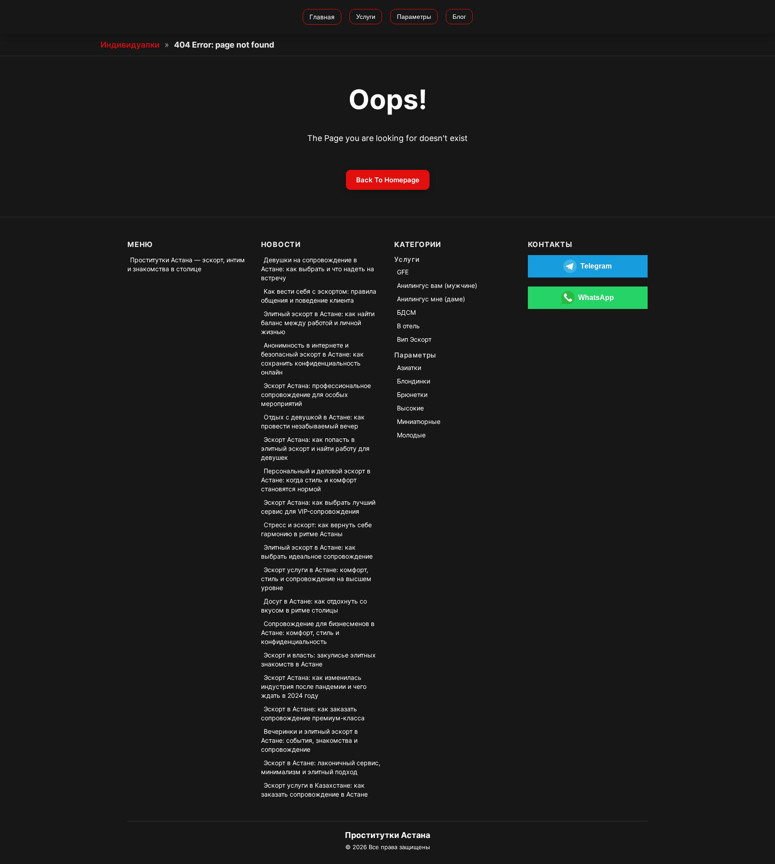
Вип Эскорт (414, 339)
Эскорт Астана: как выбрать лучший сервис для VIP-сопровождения (318, 506)
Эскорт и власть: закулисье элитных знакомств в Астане (318, 659)
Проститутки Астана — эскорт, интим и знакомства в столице (186, 264)
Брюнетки (412, 394)
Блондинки (413, 381)
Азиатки (409, 367)
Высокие (410, 408)
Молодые (411, 435)
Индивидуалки (130, 44)
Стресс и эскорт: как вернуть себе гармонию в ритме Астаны (316, 529)
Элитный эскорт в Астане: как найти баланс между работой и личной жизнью (317, 322)
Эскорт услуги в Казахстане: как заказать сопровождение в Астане (314, 789)
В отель (408, 326)
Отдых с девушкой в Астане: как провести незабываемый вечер (313, 421)
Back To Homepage (387, 180)
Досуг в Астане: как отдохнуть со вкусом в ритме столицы (314, 605)
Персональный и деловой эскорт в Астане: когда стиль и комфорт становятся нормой (315, 480)
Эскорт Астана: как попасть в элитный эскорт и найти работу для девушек (315, 448)
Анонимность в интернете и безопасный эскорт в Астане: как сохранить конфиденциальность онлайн (312, 358)
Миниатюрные (418, 421)
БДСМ (406, 312)
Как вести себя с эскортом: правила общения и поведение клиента (318, 295)
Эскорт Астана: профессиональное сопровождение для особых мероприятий (316, 394)
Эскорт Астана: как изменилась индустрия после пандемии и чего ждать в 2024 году (313, 686)
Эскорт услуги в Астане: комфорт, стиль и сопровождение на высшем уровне (316, 578)
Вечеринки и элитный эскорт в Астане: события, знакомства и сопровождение (309, 740)
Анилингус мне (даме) (431, 299)
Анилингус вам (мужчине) (437, 285)
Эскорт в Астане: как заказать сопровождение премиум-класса (313, 713)
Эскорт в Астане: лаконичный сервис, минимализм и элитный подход (320, 767)
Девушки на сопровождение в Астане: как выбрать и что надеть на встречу (317, 269)
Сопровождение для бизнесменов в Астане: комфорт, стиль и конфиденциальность (317, 632)
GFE (403, 272)
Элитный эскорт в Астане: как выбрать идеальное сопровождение (317, 551)
